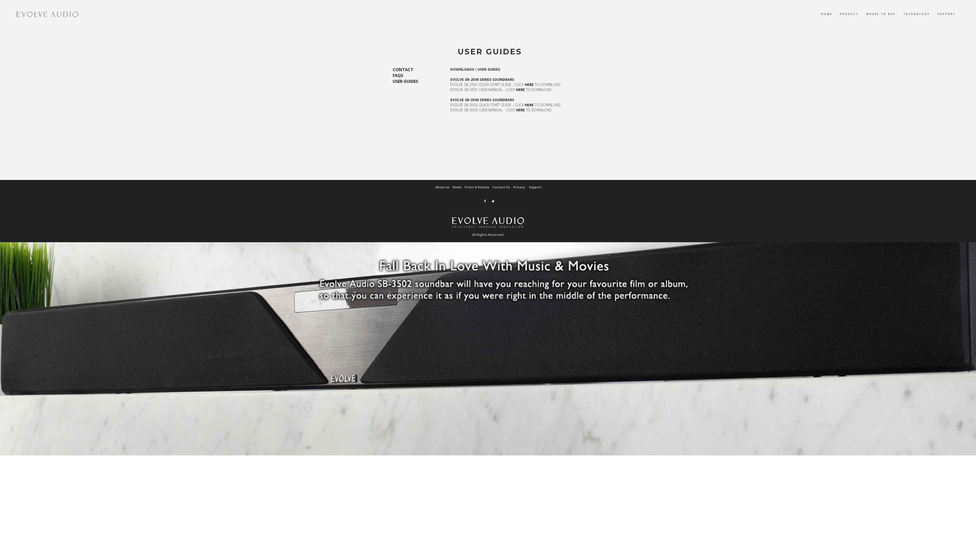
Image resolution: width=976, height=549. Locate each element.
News (457, 187)
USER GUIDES (405, 81)
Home (826, 14)
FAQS (398, 75)
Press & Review (477, 187)
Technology (916, 14)
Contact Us (501, 187)
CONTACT (403, 69)
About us (442, 187)
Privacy (519, 187)
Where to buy (881, 14)
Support (946, 14)
